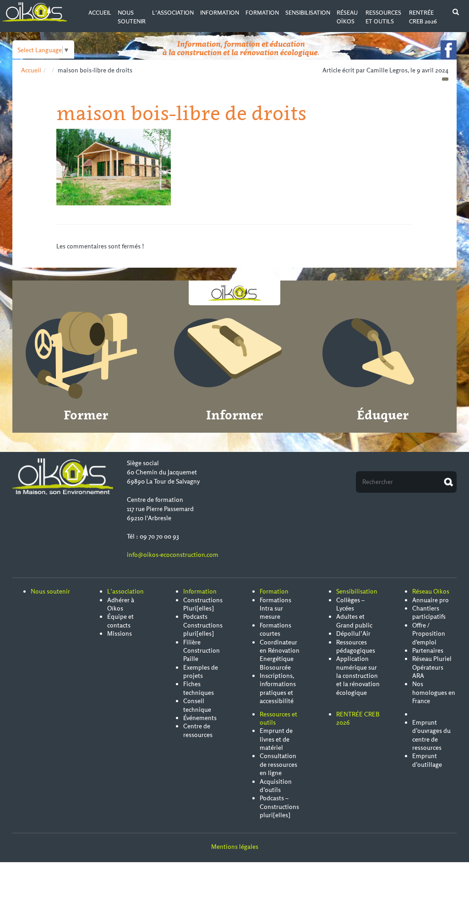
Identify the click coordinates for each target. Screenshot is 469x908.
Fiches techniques (198, 688)
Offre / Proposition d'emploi (428, 633)
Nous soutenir (50, 591)
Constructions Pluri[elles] (203, 604)
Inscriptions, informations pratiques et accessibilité (278, 688)
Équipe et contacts (120, 620)
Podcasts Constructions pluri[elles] (203, 625)
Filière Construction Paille (201, 650)
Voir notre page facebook (449, 50)
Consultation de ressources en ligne (278, 764)
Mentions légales (234, 846)
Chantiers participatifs (429, 612)
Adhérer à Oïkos (120, 604)
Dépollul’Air (353, 633)
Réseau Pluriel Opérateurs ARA (432, 667)
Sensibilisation (307, 13)
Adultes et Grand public (354, 620)
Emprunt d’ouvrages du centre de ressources (431, 735)
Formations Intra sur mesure (275, 608)
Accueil (99, 13)
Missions (119, 633)
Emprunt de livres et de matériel (276, 739)
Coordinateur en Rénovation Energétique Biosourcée (280, 654)
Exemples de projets (200, 671)
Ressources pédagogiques (355, 646)
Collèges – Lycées (350, 604)
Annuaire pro (430, 600)
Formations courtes (275, 629)
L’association (173, 13)
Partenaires (427, 650)
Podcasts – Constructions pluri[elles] (279, 806)
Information (219, 13)
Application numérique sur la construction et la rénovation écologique (358, 676)
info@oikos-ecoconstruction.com (172, 554)
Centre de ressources (198, 730)
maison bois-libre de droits (181, 113)
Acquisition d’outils (276, 785)
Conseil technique (197, 705)
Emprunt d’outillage (427, 760)
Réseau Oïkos (430, 591)
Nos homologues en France (433, 692)
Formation (262, 13)
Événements (200, 718)
